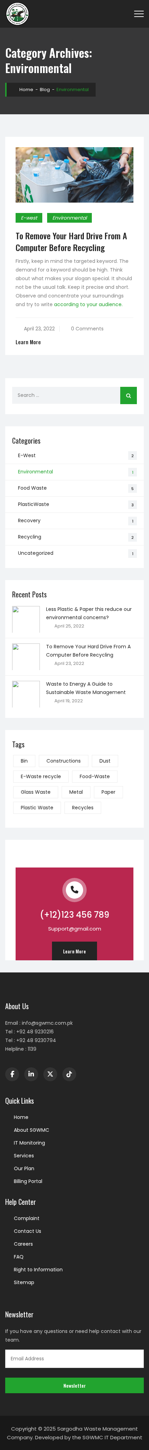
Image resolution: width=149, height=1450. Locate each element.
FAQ (19, 1256)
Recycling (29, 536)
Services (24, 1155)
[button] (74, 951)
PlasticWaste (33, 504)
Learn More (28, 342)
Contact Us (27, 1231)
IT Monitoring (29, 1142)
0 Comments (87, 328)
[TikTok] (69, 1074)
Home (25, 89)
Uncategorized (35, 553)
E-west (29, 217)
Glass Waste (36, 792)
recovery (29, 520)
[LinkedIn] (31, 1074)
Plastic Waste (37, 807)
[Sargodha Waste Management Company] (17, 14)
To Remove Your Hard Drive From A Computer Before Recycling (71, 241)
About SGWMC (31, 1130)
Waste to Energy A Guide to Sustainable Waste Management (86, 688)
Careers (23, 1243)
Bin (24, 760)
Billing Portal (28, 1181)
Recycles (83, 807)
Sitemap (24, 1282)
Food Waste (32, 487)
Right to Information (38, 1269)
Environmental (69, 217)
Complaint (27, 1218)
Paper (108, 792)
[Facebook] (12, 1074)
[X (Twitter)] (50, 1074)
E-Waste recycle (41, 776)
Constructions (63, 760)
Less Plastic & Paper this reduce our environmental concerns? (89, 613)
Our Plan (24, 1168)
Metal (76, 792)
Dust (105, 760)
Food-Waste (95, 776)
